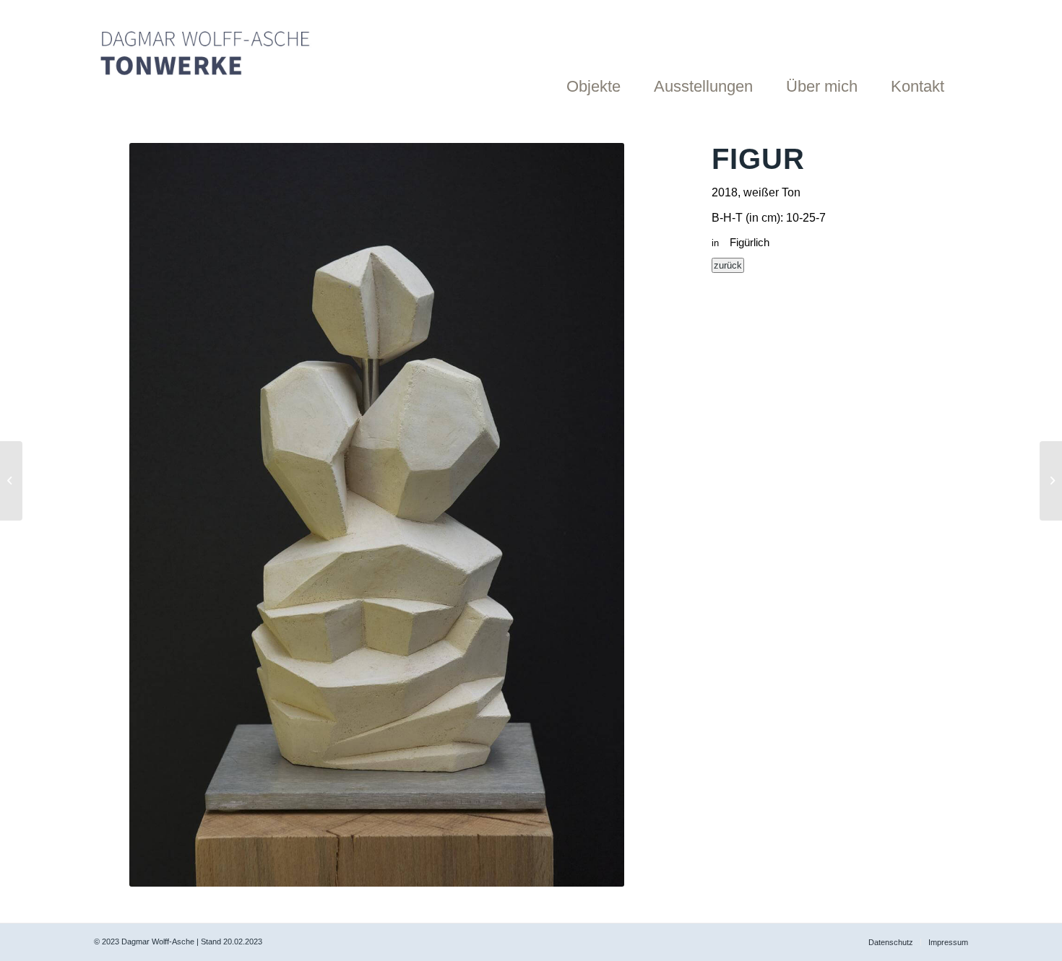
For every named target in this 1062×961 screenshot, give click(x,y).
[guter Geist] (11, 481)
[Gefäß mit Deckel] (1051, 481)
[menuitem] (600, 54)
